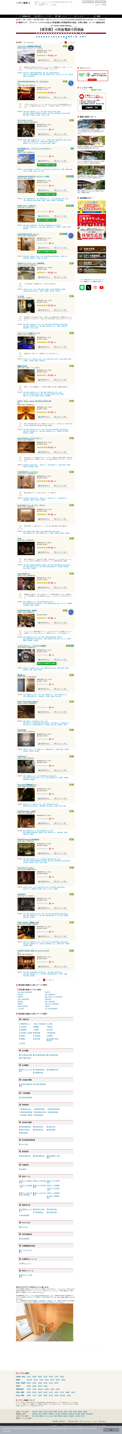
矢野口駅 (70, 74)
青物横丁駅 (42, 360)
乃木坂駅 (58, 227)
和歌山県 (40, 1389)
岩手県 (45, 1376)
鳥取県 (34, 1392)
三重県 (45, 1386)
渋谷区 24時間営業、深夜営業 (57, 289)
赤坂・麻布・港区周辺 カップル (31, 111)
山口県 (51, 1392)
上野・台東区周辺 (23, 999)
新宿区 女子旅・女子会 (52, 804)
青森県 (40, 1376)
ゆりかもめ (24, 1227)
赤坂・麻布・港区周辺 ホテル (30, 227)
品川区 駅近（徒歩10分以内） (31, 498)
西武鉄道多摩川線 (54, 1109)
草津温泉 (35, 1414)
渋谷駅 (36, 466)
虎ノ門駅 (60, 915)
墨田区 (19, 1003)
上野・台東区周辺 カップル (43, 198)
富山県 (45, 1383)
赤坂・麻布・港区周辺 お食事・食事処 (50, 111)
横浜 (33, 1416)
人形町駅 (37, 605)
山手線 (23, 1043)
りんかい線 (24, 1144)
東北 (23, 1376)
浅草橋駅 (32, 779)
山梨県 (34, 1383)
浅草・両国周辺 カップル (29, 776)
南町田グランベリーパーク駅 (30, 143)
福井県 (56, 1383)
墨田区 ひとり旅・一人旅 (36, 668)
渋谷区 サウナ (43, 464)
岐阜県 (40, 1386)
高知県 (73, 1392)
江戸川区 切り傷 (46, 169)
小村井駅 (47, 696)
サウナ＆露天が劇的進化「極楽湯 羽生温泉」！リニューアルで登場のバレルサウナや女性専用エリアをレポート (90, 131)
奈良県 (58, 1389)
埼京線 (50, 1029)
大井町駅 (25, 360)
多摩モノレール (26, 1263)
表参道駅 (25, 228)
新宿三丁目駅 (62, 806)
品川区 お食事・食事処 (65, 359)
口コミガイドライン (85, 1421)
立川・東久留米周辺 (50, 1008)
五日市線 (23, 1027)
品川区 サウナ (43, 498)
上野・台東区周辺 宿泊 (29, 198)
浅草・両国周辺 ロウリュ (61, 694)
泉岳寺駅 (37, 395)
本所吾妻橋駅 (60, 200)
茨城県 (63, 1379)
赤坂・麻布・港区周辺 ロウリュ (47, 326)
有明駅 (62, 169)
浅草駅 (43, 200)
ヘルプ (95, 1421)
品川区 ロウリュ (52, 498)
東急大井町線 (25, 1129)
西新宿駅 (32, 258)
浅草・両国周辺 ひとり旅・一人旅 (32, 694)
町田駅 (49, 143)
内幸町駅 (57, 533)
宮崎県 (56, 1395)
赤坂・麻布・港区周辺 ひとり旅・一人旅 (33, 324)
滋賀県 (47, 1389)
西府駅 (30, 945)
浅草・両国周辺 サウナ (47, 694)
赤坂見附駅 (26, 327)
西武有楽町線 (38, 1115)
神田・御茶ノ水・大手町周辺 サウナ (60, 723)
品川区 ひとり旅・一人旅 (39, 359)
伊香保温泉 (64, 1414)
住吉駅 (30, 669)
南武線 (36, 1029)
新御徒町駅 (26, 779)
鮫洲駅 (36, 360)
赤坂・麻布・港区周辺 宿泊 (30, 225)
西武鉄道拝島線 (39, 1109)
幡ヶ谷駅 (52, 291)
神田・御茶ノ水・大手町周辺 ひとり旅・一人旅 (35, 721)
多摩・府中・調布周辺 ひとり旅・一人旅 (33, 942)
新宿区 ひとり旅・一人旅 (36, 256)
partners (38, 1428)
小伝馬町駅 (26, 605)
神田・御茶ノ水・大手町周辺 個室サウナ (33, 724)
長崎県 (45, 1395)
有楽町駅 (67, 533)
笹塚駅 (41, 291)
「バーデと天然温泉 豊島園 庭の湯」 (39, 1295)
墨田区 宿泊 (26, 668)
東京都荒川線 (52, 1209)
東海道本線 (51, 1033)
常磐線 (23, 1039)
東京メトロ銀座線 (54, 1193)
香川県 (62, 1392)
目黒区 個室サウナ (50, 749)
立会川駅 (37, 499)
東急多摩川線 (38, 1129)
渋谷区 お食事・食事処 (43, 289)
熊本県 (51, 1395)
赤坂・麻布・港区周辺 (24, 992)
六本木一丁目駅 (45, 115)
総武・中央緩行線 (40, 1024)
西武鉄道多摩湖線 (26, 1112)
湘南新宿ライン (26, 1024)
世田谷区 (47, 999)
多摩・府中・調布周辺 (51, 1003)
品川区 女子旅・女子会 (52, 359)
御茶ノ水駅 (54, 724)
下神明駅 (31, 360)
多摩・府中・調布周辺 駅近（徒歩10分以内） (57, 942)
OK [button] (111, 1430)
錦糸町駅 (25, 669)
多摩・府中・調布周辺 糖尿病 (30, 74)
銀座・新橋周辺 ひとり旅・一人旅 (32, 637)
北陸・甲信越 (21, 1383)
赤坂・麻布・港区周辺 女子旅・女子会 (33, 394)
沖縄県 (69, 1395)
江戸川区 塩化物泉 (28, 169)
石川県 (51, 1383)
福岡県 (29, 1395)
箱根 (40, 1414)
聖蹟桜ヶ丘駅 (60, 943)
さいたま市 (50, 1416)
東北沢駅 (58, 291)
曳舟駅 (52, 696)
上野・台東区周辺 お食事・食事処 (32, 200)
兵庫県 (29, 1389)
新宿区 (19, 996)
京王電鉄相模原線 (40, 1055)
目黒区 (19, 1001)
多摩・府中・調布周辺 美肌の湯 (51, 72)
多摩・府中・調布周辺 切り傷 (47, 74)
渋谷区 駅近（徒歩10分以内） (31, 291)
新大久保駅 (44, 258)
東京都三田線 (52, 1212)
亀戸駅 (39, 669)
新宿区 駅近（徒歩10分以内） (52, 256)
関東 (18, 1379)
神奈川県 (29, 1379)
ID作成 (104, 4)
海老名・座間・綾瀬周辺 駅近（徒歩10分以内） (59, 139)
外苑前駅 (60, 566)
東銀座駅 (30, 640)
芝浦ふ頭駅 (26, 975)
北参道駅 (31, 466)
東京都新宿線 (38, 1212)
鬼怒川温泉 (89, 1414)
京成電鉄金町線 (39, 1069)
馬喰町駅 (69, 603)
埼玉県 (36, 1379)
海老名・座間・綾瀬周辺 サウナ (31, 141)
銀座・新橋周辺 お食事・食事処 (31, 531)
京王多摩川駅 (31, 76)
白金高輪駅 (48, 395)
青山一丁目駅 (26, 568)
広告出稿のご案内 (91, 233)
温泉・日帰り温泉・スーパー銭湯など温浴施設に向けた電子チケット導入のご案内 (91, 220)
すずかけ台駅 (42, 143)
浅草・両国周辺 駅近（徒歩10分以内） (47, 776)
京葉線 (23, 1035)
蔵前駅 (61, 777)
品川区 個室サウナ (62, 498)
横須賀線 (37, 1033)
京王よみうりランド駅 (61, 74)
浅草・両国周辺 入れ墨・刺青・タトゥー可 (34, 777)
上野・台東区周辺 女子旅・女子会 (60, 198)
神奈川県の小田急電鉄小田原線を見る (63, 25)
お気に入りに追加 (61, 60)
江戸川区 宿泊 (37, 169)
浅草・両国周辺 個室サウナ (30, 696)
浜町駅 (31, 605)
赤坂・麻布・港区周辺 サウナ (47, 227)
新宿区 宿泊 (26, 256)
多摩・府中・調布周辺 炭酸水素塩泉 (32, 72)
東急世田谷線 (38, 1126)
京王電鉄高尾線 (53, 1055)
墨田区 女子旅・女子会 (50, 668)
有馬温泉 (44, 1414)
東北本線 (37, 1039)
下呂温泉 (57, 1414)
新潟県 (40, 1383)
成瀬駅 (53, 143)
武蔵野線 (23, 1029)
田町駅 (61, 974)
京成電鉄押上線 (53, 1069)
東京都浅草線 (25, 1215)
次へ (72, 42)
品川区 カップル (27, 359)
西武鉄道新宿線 (53, 1112)
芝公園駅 (31, 432)
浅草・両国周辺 (49, 1001)
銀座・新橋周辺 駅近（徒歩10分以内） (51, 531)
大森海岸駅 (26, 499)
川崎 (37, 1416)
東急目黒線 (24, 1132)
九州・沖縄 (20, 1395)
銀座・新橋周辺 (49, 994)
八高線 (50, 1024)
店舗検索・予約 (92, 107)
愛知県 (34, 1386)
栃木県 (52, 1379)
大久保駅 (38, 258)
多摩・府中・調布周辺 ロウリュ (47, 943)
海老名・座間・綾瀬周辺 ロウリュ (49, 141)
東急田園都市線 (26, 1126)
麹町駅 (31, 834)
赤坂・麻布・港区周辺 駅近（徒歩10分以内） (59, 113)
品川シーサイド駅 (47, 888)
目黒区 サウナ (40, 749)
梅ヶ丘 (56, 36)
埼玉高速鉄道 (25, 1238)
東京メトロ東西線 (54, 1185)
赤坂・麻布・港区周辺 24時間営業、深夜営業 (35, 113)
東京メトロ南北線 (40, 1181)
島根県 (40, 1392)
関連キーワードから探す (24, 1418)
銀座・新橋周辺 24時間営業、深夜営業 (52, 637)
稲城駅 (25, 76)
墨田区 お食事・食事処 (63, 668)
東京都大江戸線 (39, 1209)
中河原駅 (67, 943)
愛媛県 (67, 1392)
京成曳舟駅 (41, 696)
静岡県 (29, 1386)
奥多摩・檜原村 (22, 1006)
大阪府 (34, 1389)
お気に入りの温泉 (88, 1)
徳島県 (56, 1392)
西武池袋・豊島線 (26, 1115)
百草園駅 (25, 945)
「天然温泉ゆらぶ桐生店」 (45, 1301)
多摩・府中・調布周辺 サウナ (30, 943)
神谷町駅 (25, 432)
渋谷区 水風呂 (62, 464)
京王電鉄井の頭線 (26, 1055)
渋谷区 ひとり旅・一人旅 (29, 289)
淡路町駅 (60, 724)
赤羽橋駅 (32, 115)
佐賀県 (40, 1395)
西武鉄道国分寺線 (40, 1112)
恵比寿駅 (31, 751)
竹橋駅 (65, 724)
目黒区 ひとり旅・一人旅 (29, 749)
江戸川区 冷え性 (55, 169)
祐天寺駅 (37, 751)
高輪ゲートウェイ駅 (28, 395)
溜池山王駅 (64, 326)
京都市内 (72, 1416)
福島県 (62, 1376)
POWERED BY (93, 90)
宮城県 (34, 1376)
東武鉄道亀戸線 (39, 1156)
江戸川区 (20, 1008)
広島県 (29, 1392)
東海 (18, 1386)
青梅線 (36, 1027)
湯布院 (83, 1414)
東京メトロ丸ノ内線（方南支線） (26, 1193)
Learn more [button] (7, 1431)
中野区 (47, 1006)
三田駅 (65, 974)
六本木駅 (38, 115)
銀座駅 (51, 533)
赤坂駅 (58, 326)
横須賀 (41, 1416)
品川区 (19, 994)
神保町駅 (47, 724)
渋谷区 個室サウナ (52, 464)
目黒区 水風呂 (59, 749)
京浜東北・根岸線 (26, 1033)
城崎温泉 (51, 1414)
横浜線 (50, 1027)
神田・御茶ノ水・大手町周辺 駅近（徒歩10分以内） (36, 723)
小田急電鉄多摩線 (26, 1097)
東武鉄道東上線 (26, 1156)
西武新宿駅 (26, 258)
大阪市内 (65, 1416)
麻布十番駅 (26, 115)
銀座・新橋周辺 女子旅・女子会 (45, 601)
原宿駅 (68, 464)
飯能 (55, 1416)
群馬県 (58, 1379)
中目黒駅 (66, 749)
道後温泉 (71, 1414)
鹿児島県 (62, 1395)
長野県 (29, 1383)
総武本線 (37, 1035)
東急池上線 (51, 1126)
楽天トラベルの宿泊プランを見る (46, 164)
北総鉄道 (23, 1169)
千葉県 (41, 1379)
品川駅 (42, 395)
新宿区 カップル (27, 804)
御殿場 (60, 1416)
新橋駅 (62, 533)
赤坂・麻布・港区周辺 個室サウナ (48, 566)
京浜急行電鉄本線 (40, 1084)
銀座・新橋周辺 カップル (29, 601)
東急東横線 (51, 1129)
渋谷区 (47, 992)
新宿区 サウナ (64, 256)
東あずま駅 (58, 696)
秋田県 (51, 1376)
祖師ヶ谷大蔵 (66, 36)
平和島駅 (42, 499)
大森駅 (31, 499)
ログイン (98, 4)
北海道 (19, 1376)
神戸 (83, 1416)
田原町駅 (53, 200)
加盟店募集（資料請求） (59, 1421)
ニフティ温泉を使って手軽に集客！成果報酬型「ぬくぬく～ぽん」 (91, 206)
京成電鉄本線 (38, 1072)
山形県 (56, 1376)
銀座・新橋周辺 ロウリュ (42, 533)
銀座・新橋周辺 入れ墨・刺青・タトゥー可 (55, 603)
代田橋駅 (46, 291)
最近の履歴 (100, 1)
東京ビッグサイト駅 (38, 171)
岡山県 (45, 1392)
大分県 (34, 1395)
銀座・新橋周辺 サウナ (29, 533)
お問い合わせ (102, 1421)
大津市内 (78, 1416)
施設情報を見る (44, 60)
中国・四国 (20, 1392)
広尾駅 (69, 227)
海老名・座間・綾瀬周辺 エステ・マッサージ (34, 139)
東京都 (47, 1379)
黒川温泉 (77, 1414)
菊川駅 (35, 669)
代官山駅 (25, 751)
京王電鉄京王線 (26, 1058)
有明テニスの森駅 (27, 171)
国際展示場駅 (68, 169)
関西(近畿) (20, 1389)
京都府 (52, 1389)
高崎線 (50, 1035)
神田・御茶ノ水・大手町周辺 (53, 996)
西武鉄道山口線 (26, 1109)
